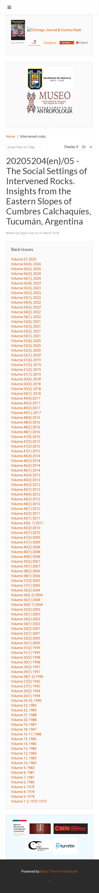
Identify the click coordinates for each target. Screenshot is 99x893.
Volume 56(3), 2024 (26, 269)
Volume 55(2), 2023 (26, 293)
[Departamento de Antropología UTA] (49, 109)
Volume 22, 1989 (24, 710)
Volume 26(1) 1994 (25, 696)
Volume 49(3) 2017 (25, 403)
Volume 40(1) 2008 (25, 552)
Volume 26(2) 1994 (25, 691)
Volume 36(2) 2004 (25, 590)
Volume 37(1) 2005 (25, 585)
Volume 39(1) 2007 (25, 566)
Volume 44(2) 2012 (25, 504)
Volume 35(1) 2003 (25, 614)
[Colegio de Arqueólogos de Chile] (38, 846)
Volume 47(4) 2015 (25, 437)
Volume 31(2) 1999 (25, 648)
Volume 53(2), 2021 (26, 331)
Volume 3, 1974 (23, 796)
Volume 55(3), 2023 (26, 288)
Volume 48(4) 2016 (25, 418)
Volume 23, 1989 (24, 705)
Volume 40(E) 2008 (25, 557)
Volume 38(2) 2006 (25, 571)
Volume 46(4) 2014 (25, 456)
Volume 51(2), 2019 (26, 370)
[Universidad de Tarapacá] (49, 79)
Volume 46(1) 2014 (25, 470)
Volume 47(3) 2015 (25, 442)
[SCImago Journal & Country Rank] (54, 30)
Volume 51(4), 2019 (26, 360)
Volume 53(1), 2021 (26, 336)
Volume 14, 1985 (24, 744)
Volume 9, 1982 (23, 768)
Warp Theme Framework (59, 871)
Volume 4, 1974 (23, 792)
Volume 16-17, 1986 (26, 734)
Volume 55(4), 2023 (26, 283)
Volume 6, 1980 (23, 782)
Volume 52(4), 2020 (26, 341)
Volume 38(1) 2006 (25, 576)
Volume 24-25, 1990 (26, 701)
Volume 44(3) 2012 (25, 499)
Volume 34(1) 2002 (25, 624)
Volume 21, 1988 (24, 715)
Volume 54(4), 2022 (26, 302)
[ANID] (20, 828)
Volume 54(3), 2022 (26, 307)
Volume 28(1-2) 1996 (27, 677)
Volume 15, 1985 (24, 739)
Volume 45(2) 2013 (25, 485)
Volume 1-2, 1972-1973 (29, 801)
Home (10, 136)
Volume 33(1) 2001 (25, 633)
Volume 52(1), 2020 (26, 355)
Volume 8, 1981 (23, 773)
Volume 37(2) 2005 (25, 581)
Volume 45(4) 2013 (25, 475)
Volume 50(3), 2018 (26, 384)
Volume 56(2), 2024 (26, 274)
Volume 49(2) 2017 (25, 408)
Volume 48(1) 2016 (25, 432)
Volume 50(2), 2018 (26, 389)
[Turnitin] (65, 846)
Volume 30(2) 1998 (25, 657)
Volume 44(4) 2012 (25, 494)
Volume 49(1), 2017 (26, 413)
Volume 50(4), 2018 (26, 379)
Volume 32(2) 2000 (25, 638)
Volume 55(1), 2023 (26, 298)
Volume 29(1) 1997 (25, 672)
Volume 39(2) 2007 (25, 561)
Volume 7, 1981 (23, 777)
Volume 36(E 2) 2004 (27, 595)
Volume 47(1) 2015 (25, 451)
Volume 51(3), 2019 (26, 365)
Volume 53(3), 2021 (26, 326)
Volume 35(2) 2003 (25, 609)
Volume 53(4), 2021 (26, 322)
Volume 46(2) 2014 (25, 465)
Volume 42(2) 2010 (25, 528)
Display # (71, 147)
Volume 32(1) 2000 (25, 643)
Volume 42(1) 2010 (25, 533)
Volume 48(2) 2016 (25, 427)
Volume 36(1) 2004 (25, 600)
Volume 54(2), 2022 (26, 312)
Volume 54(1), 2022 (26, 317)
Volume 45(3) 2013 (25, 480)
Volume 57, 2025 (24, 259)
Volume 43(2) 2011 (25, 513)
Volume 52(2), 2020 (26, 350)
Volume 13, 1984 (24, 749)
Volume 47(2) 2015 (25, 446)
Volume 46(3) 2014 (25, 461)
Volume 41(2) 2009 (25, 537)
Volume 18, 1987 (24, 729)
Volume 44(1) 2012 (25, 509)
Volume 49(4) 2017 (25, 398)
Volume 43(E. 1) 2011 (27, 523)
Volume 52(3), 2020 (26, 346)
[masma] (49, 98)
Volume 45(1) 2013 (25, 489)
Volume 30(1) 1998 (25, 662)
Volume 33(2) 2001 (25, 629)
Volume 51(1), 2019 (26, 374)
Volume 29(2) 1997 (25, 667)
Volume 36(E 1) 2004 (27, 605)
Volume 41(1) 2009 (25, 542)
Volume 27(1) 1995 (25, 686)
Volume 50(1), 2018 (26, 394)
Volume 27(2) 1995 (25, 681)
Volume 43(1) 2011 (25, 518)
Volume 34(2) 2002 (25, 619)
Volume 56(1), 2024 (26, 278)
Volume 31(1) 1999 (25, 653)
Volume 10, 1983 (24, 763)
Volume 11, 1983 (24, 758)
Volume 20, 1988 (24, 720)
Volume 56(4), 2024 (26, 264)
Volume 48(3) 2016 (25, 422)
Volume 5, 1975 (23, 787)
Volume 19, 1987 (24, 725)
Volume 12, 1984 (24, 753)
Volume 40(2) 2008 (25, 547)
